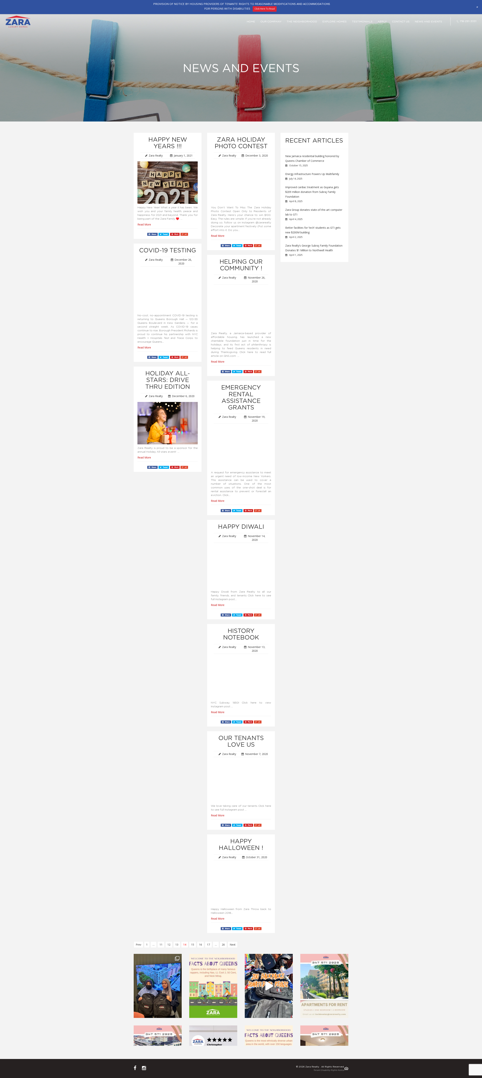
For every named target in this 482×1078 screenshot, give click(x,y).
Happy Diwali (241, 527)
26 (223, 944)
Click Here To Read (265, 8)
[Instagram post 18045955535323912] (213, 986)
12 (168, 944)
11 (160, 944)
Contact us (401, 21)
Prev (138, 944)
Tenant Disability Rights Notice (328, 1070)
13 (176, 944)
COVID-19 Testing (167, 251)
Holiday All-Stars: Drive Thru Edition (167, 380)
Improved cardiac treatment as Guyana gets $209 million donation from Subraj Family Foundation (312, 191)
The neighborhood (302, 21)
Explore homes (334, 21)
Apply (382, 21)
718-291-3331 (468, 21)
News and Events (428, 21)
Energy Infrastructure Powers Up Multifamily (312, 174)
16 (200, 944)
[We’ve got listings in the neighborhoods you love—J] (324, 986)
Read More (144, 224)
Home (251, 21)
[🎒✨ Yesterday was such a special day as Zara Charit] (269, 986)
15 (192, 944)
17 (208, 944)
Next (233, 944)
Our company (270, 21)
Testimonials (362, 21)
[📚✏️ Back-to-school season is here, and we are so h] (158, 986)
